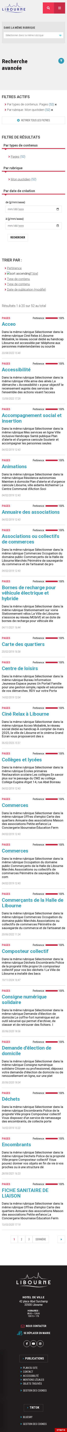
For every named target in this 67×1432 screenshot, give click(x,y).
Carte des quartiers (23, 644)
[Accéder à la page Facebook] (26, 1343)
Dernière (41, 1239)
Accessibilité (16, 369)
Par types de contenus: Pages (30, 104)
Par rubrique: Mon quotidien (28, 110)
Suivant (61, 1239)
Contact (28, 1371)
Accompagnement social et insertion (32, 418)
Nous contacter (36, 1326)
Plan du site (30, 1367)
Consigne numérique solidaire (24, 999)
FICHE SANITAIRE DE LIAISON (25, 1193)
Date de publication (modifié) (26, 289)
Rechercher (17, 237)
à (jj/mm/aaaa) (15, 218)
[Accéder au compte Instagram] (40, 1343)
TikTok (34, 1407)
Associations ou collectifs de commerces (30, 539)
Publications (34, 1358)
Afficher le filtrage (61, 61)
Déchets (11, 1099)
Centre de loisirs (20, 668)
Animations (14, 466)
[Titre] (34, 273)
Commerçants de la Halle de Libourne (32, 902)
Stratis (61, 1430)
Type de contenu (18, 279)
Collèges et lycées (22, 759)
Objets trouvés (32, 1383)
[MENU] (59, 8)
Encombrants (16, 1144)
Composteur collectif (25, 951)
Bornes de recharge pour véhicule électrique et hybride (29, 593)
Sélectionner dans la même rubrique (24, 35)
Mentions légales (33, 1379)
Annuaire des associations (31, 512)
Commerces (15, 805)
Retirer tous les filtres (35, 120)
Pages (15, 156)
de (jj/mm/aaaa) (15, 202)
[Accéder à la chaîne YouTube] (33, 1343)
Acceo (9, 324)
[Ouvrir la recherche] (48, 8)
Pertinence (14, 268)
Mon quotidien (20, 179)
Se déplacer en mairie (37, 1333)
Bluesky (27, 1417)
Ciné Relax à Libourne (25, 714)
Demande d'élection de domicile (26, 1050)
